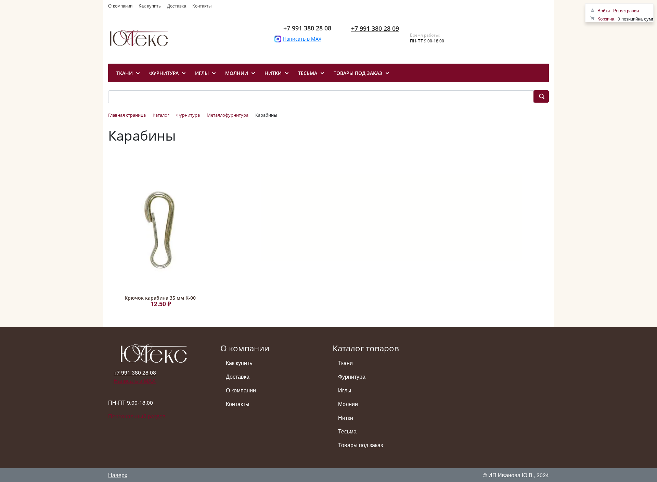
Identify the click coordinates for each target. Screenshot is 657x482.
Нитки (345, 417)
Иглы (344, 390)
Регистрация (626, 10)
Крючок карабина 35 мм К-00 (160, 298)
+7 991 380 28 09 (375, 28)
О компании (120, 5)
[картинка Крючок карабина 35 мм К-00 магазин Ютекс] (160, 230)
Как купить (150, 5)
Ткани (345, 363)
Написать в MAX (302, 39)
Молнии (348, 404)
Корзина (605, 18)
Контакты (201, 5)
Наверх (117, 475)
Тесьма (347, 431)
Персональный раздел (136, 416)
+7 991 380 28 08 (307, 28)
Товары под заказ (360, 445)
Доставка (176, 5)
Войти (603, 10)
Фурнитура (351, 376)
